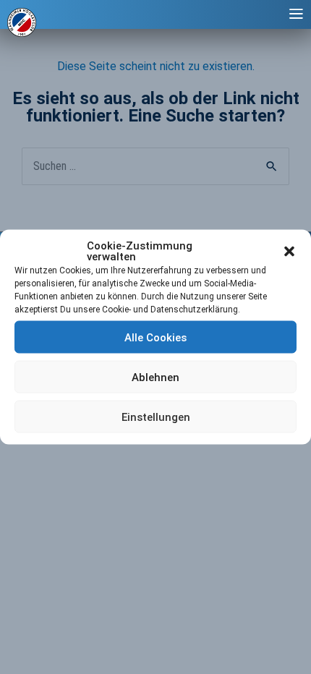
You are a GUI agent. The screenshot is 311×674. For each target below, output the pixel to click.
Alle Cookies (155, 337)
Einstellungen (156, 416)
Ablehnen (155, 376)
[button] (289, 251)
